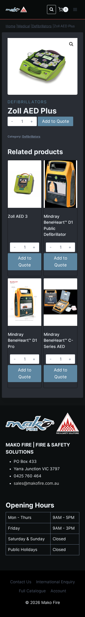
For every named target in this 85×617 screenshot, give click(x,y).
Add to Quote (55, 121)
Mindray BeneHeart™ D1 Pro (22, 340)
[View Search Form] (51, 9)
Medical (23, 26)
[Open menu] (75, 9)
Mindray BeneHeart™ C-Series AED (58, 340)
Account (58, 591)
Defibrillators (42, 26)
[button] (71, 44)
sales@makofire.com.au (36, 483)
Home (10, 26)
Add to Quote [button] (24, 261)
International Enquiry (55, 581)
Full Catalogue (32, 591)
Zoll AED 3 (18, 216)
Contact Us (20, 581)
